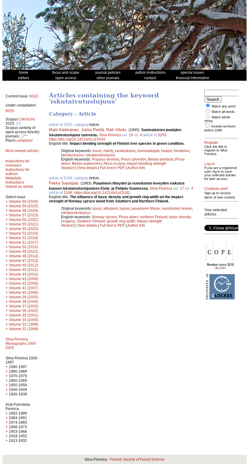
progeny (68, 221)
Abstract (67, 168)
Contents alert (215, 189)
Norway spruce (104, 217)
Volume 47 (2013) (23, 261)
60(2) (33, 96)
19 (131, 135)
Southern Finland (91, 221)
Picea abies (128, 217)
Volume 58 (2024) (23, 210)
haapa (166, 151)
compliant (24, 140)
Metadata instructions (14, 180)
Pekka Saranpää (63, 183)
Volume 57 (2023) (23, 215)
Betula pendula (160, 159)
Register (211, 143)
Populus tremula (105, 159)
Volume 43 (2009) (23, 279)
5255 (162, 135)
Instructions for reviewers (17, 163)
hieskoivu (181, 151)
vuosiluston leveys (177, 208)
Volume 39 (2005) (23, 297)
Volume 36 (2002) (23, 311)
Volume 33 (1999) (23, 324)
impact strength (149, 221)
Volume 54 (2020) (23, 229)
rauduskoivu (125, 151)
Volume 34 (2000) (23, 320)
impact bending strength (146, 163)
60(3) (9, 111)
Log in (209, 164)
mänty (108, 151)
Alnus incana (114, 163)
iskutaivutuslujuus (100, 155)
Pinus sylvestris (133, 159)
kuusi (97, 151)
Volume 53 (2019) (23, 233)
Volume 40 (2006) (23, 292)
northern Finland (153, 217)
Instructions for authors (17, 172)
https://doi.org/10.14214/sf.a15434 (77, 139)
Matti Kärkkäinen (64, 129)
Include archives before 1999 (220, 128)
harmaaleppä (148, 151)
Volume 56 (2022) (23, 220)
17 (182, 188)
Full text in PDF (112, 168)
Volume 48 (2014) (23, 256)
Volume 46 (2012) (23, 265)
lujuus (125, 208)
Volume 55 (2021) (23, 224)
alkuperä (110, 208)
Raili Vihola (116, 129)
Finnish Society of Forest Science (137, 459)
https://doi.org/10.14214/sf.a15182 (102, 193)
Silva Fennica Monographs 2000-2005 (21, 343)
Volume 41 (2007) (23, 288)
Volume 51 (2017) (23, 242)
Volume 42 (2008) (23, 283)
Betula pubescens (87, 163)
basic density (180, 217)
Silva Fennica (110, 135)
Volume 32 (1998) (23, 329)
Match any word (223, 106)
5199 (68, 193)
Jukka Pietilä (92, 129)
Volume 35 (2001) (23, 315)
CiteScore (27, 119)
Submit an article (19, 187)
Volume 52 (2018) (23, 238)
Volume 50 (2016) (23, 247)
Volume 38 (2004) (23, 302)
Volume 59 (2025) (23, 206)
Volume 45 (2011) (23, 270)
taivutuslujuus (72, 155)
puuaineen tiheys (145, 208)
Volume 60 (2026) (23, 201)
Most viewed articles (22, 151)
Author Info (136, 168)
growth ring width (121, 221)
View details (87, 168)
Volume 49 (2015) (23, 251)
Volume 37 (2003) (23, 306)
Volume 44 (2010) (23, 274)
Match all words (223, 111)
